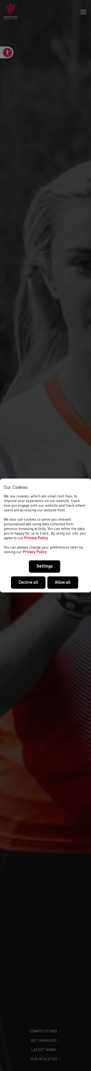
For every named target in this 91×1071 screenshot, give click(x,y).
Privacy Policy (36, 538)
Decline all (28, 582)
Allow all (62, 582)
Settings (45, 566)
